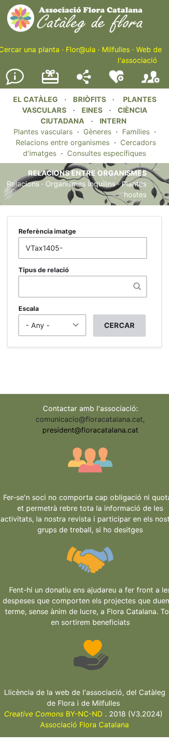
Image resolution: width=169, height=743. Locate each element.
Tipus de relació (43, 270)
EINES (92, 110)
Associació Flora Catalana (84, 724)
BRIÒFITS (90, 99)
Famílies (136, 131)
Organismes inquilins (80, 183)
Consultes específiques (106, 153)
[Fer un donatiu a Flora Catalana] (50, 82)
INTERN (113, 120)
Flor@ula (81, 49)
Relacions (23, 183)
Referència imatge (47, 231)
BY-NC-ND (53, 713)
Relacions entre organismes (63, 142)
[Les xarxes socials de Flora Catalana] (84, 81)
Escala (28, 308)
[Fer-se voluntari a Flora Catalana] (116, 81)
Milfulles (116, 49)
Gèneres (97, 131)
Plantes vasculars (43, 131)
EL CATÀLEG (35, 99)
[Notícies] (15, 83)
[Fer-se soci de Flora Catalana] (151, 83)
